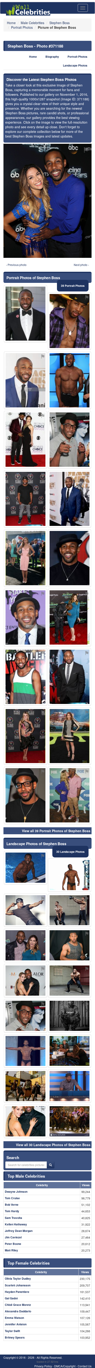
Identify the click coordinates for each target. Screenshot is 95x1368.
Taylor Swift (12, 1331)
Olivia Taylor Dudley (18, 1278)
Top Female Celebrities (29, 1263)
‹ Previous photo (16, 265)
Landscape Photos (75, 65)
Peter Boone (13, 1244)
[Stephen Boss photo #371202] (69, 1086)
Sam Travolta (13, 1218)
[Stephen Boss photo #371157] (25, 910)
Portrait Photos (77, 57)
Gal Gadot (11, 1298)
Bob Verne (11, 1204)
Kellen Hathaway (16, 1224)
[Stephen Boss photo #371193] (25, 736)
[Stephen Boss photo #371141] (69, 321)
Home (33, 57)
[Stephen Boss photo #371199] (25, 1086)
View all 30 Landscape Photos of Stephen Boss (53, 1144)
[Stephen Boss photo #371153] (69, 945)
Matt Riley (11, 1250)
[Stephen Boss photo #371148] (25, 795)
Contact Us (85, 1366)
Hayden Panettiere (17, 1292)
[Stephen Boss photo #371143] (25, 1121)
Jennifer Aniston (16, 1324)
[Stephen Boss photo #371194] (69, 1051)
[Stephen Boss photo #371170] (25, 677)
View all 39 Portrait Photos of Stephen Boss (56, 830)
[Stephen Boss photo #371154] (69, 499)
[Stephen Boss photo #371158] (25, 499)
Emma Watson (14, 1318)
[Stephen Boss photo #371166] (25, 980)
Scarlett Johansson (17, 1285)
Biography (52, 57)
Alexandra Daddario (18, 1311)
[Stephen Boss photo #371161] (69, 617)
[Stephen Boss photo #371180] (25, 1015)
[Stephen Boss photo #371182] (25, 439)
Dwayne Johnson (16, 1191)
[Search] (50, 1164)
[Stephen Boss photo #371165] (69, 980)
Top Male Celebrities (26, 1176)
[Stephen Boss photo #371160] (69, 910)
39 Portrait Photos (73, 286)
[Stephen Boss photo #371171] (25, 380)
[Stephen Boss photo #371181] (25, 1051)
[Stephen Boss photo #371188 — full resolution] (47, 201)
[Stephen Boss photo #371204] (69, 558)
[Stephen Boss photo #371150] (69, 795)
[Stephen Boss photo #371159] (69, 1015)
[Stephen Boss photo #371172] (69, 736)
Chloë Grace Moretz (18, 1305)
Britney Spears (15, 1337)
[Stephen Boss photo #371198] (25, 558)
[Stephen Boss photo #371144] (25, 313)
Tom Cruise (12, 1198)
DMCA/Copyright (64, 1366)
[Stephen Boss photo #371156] (25, 617)
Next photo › (81, 265)
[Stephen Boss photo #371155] (69, 439)
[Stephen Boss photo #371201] (69, 1121)
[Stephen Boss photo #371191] (25, 945)
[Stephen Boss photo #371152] (69, 380)
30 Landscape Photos (70, 852)
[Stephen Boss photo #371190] (69, 677)
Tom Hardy (12, 1211)
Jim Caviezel (13, 1237)
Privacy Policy (43, 1366)
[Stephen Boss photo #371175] (69, 875)
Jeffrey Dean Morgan (19, 1231)
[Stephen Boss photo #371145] (25, 867)
